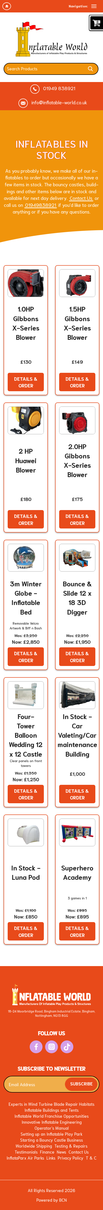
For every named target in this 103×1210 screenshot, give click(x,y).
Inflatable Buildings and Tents (51, 1109)
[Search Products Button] (90, 69)
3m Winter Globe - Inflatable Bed (26, 597)
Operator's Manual (51, 1127)
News (61, 1151)
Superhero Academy (77, 872)
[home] (6, 6)
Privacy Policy (70, 1157)
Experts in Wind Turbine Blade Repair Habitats (51, 1103)
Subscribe (81, 1083)
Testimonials (26, 1151)
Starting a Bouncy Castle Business (51, 1139)
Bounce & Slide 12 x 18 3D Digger (77, 597)
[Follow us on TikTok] (67, 1046)
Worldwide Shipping (34, 1145)
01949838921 (40, 205)
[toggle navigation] (94, 6)
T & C (91, 1157)
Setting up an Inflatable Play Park (51, 1133)
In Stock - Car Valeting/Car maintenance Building (77, 735)
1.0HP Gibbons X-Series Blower (26, 322)
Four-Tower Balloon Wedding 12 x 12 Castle (26, 735)
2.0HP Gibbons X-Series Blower (77, 460)
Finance (47, 1151)
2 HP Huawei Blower (25, 460)
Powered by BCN (51, 1199)
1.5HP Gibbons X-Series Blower (77, 322)
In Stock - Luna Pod (25, 872)
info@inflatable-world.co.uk (58, 102)
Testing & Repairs (70, 1145)
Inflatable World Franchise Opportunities (51, 1115)
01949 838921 (58, 88)
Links (50, 1157)
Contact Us (81, 198)
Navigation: (78, 6)
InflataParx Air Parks (25, 1157)
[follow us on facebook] (36, 1046)
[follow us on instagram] (51, 1046)
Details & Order (25, 382)
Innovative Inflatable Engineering (52, 1121)
